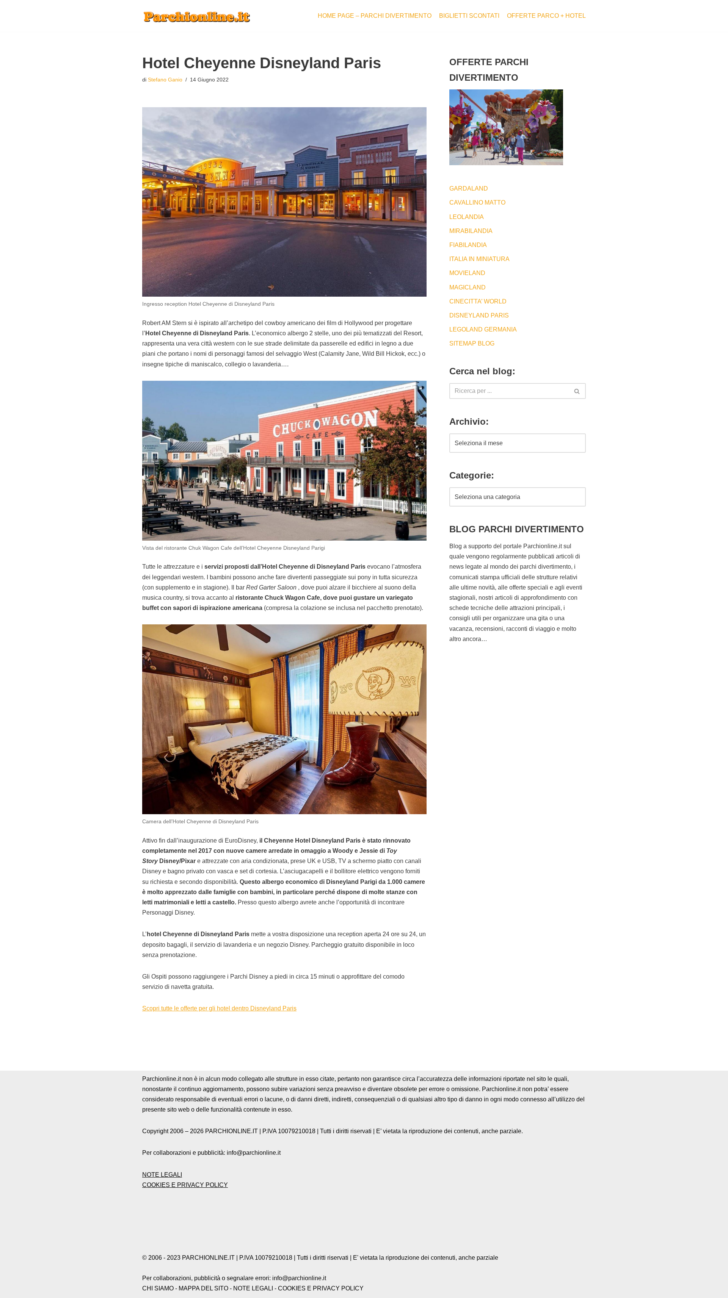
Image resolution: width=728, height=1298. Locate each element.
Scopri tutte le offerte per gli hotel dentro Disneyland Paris (219, 1008)
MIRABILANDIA (471, 231)
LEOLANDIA (466, 217)
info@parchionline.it (299, 1278)
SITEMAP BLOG (471, 343)
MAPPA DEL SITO (203, 1288)
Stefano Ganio (165, 80)
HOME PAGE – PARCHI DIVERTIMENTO (374, 16)
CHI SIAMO (158, 1288)
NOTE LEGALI (162, 1174)
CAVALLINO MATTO (477, 202)
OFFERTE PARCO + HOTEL (546, 16)
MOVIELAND (467, 273)
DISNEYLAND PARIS (479, 315)
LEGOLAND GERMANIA (483, 329)
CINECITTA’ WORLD (478, 301)
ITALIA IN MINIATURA (479, 259)
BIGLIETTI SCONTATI (469, 16)
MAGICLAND (467, 287)
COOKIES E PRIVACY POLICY (185, 1185)
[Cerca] (577, 391)
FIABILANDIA (468, 245)
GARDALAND (468, 188)
